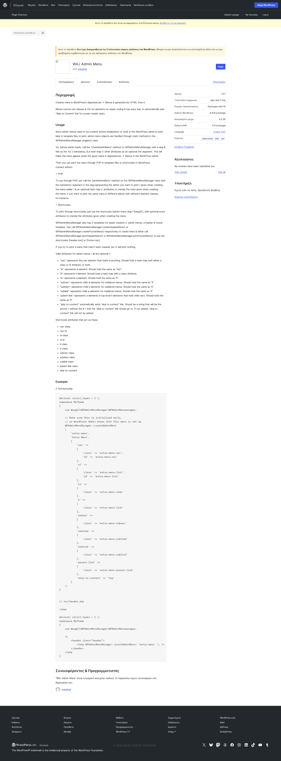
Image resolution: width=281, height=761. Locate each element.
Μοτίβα (67, 731)
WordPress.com (227, 718)
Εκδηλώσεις (174, 722)
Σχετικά (15, 718)
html (217, 139)
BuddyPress (226, 731)
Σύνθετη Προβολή (184, 146)
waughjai (82, 69)
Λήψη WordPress (266, 5)
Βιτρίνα (67, 718)
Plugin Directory (19, 14)
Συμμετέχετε (174, 718)
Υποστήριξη (219, 81)
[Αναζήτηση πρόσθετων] (43, 33)
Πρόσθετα (69, 727)
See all (221, 172)
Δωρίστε (172, 727)
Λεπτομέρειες (66, 81)
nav (222, 139)
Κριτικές (85, 81)
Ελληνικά (44, 745)
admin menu (207, 139)
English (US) (219, 132)
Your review (180, 172)
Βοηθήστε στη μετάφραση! (173, 23)
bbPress (224, 727)
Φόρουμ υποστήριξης (186, 196)
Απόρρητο (17, 731)
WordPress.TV (123, 731)
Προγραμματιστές (124, 727)
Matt (222, 722)
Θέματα (67, 722)
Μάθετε (120, 718)
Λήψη (220, 66)
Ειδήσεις (16, 722)
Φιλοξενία (17, 727)
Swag (172, 731)
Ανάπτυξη (124, 81)
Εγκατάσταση (104, 81)
